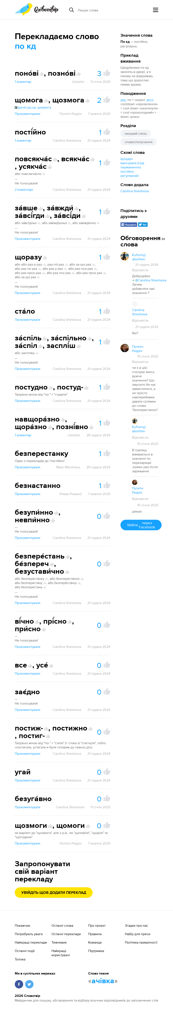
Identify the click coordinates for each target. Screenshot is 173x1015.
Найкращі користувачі (60, 953)
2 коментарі (24, 189)
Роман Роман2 (70, 494)
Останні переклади (66, 934)
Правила (94, 934)
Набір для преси (137, 934)
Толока (20, 959)
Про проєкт (96, 925)
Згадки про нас (136, 925)
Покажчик (22, 925)
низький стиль (136, 133)
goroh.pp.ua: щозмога (34, 107)
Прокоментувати (27, 113)
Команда (94, 942)
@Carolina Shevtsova (150, 280)
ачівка (103, 981)
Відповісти (140, 270)
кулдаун (126, 159)
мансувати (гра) (132, 163)
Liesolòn (78, 81)
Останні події (25, 951)
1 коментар (23, 81)
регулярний (129, 175)
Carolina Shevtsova (134, 191)
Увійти (141, 525)
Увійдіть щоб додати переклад (53, 893)
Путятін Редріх (70, 113)
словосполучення (139, 142)
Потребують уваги (29, 934)
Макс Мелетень (68, 467)
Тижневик (59, 942)
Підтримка (96, 951)
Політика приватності (141, 942)
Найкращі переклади (31, 942)
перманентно (130, 167)
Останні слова (62, 925)
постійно (127, 171)
